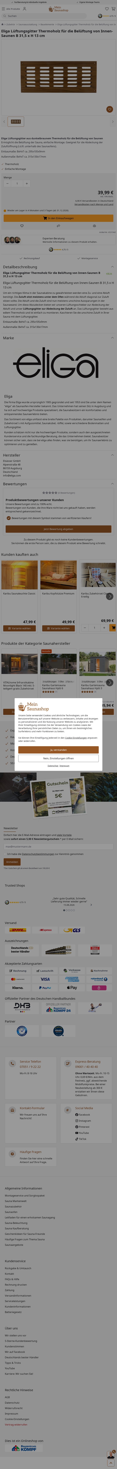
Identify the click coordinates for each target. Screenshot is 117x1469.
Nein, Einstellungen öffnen (58, 758)
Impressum (64, 765)
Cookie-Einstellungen (76, 737)
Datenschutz (53, 765)
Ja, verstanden (58, 750)
